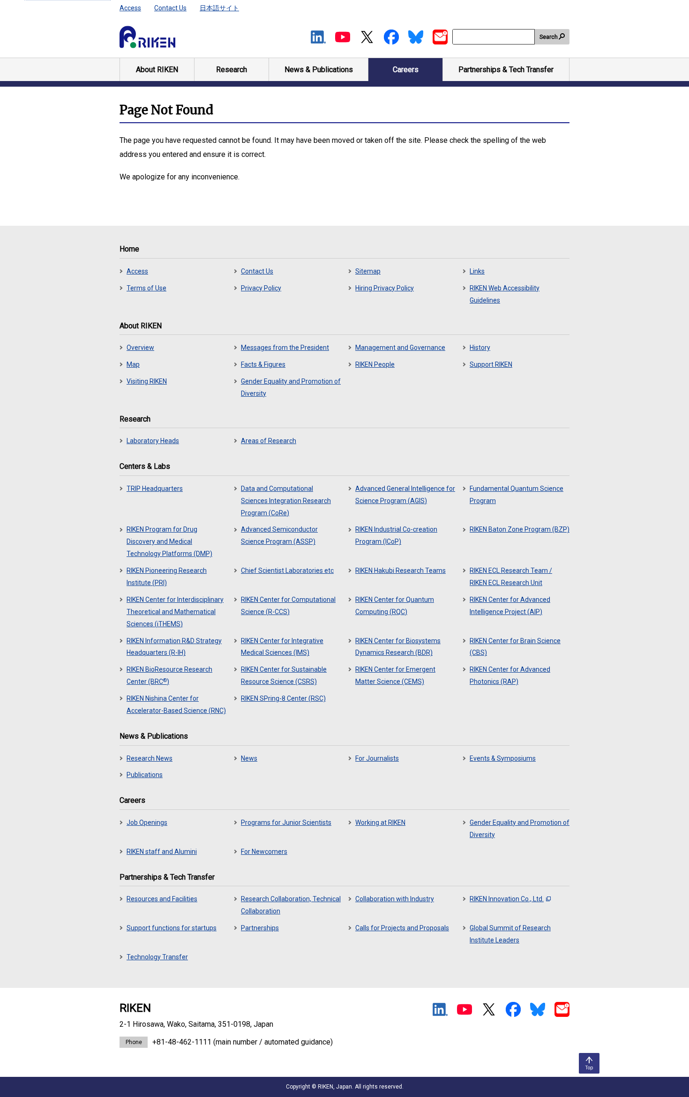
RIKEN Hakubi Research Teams (400, 570)
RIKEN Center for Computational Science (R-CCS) (288, 605)
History (480, 347)
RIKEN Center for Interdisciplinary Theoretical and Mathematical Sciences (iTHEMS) (175, 612)
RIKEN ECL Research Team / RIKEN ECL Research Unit (511, 576)
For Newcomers (264, 851)
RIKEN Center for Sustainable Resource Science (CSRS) (284, 675)
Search (548, 37)
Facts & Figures (263, 364)
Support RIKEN (491, 364)
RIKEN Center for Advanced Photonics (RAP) (510, 675)
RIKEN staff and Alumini (162, 851)
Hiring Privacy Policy (384, 288)
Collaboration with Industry (394, 899)
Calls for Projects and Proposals (402, 928)
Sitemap (368, 271)
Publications (145, 774)
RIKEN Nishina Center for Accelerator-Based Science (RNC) (176, 704)
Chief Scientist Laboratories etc (287, 570)
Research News (149, 758)
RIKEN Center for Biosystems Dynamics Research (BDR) (398, 647)
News (249, 758)
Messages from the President (285, 347)
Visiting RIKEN (147, 381)
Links (477, 271)
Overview (140, 347)
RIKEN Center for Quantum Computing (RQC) (394, 605)
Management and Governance (400, 347)
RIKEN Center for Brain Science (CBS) (515, 647)
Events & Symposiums (503, 758)
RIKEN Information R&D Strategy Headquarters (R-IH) (174, 647)
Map (133, 364)
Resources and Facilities (162, 899)
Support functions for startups (172, 928)
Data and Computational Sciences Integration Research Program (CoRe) (286, 501)
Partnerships (260, 928)
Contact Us (170, 8)
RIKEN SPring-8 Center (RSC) (283, 698)
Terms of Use (146, 288)
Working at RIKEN (380, 822)
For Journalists (377, 758)
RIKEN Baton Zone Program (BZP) (519, 529)
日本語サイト (219, 8)
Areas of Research (268, 441)
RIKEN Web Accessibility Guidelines (504, 294)
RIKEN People (375, 364)
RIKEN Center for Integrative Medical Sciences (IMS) (282, 647)
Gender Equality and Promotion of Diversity (291, 387)
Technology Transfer (157, 957)
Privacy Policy (261, 288)
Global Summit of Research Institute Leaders (510, 934)
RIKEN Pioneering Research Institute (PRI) (167, 576)
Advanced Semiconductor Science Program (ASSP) (279, 535)
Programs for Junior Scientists (286, 822)
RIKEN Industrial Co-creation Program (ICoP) (396, 535)
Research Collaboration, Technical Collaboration (291, 905)
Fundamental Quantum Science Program (516, 494)
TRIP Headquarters (155, 488)
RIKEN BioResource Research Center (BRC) (169, 675)
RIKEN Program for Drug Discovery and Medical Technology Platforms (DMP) (169, 541)
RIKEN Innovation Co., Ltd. (507, 899)
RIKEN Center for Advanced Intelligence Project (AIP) (510, 605)
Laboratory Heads (153, 441)
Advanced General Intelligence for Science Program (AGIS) (405, 494)
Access (130, 8)
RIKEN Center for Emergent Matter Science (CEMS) (395, 675)
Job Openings (147, 822)
